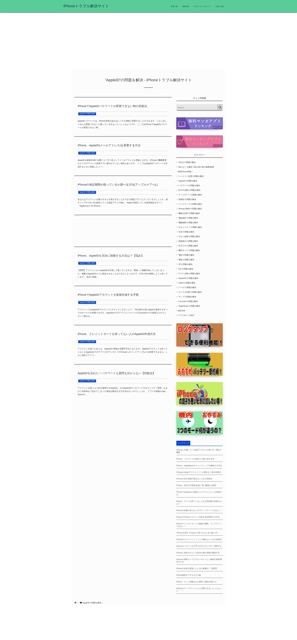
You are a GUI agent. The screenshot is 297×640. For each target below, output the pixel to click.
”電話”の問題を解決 (186, 255)
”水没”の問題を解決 (186, 232)
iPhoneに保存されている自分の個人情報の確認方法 (198, 553)
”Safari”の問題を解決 (186, 283)
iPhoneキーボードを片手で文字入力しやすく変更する (199, 546)
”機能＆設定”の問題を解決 (189, 213)
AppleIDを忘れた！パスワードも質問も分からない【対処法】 (116, 373)
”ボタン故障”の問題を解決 (189, 236)
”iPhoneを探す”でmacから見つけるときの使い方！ (197, 533)
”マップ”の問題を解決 (187, 297)
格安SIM (186, 6)
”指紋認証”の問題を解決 (188, 218)
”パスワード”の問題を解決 (189, 185)
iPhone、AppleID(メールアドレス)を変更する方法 (109, 145)
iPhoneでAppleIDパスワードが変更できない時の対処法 (112, 106)
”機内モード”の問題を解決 (189, 250)
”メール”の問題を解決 (187, 287)
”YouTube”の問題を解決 (188, 301)
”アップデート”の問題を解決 (190, 195)
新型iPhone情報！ (185, 172)
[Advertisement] (148, 41)
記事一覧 (174, 6)
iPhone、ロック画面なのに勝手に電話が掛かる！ (197, 582)
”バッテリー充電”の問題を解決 (191, 176)
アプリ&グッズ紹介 (186, 315)
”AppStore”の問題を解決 (188, 278)
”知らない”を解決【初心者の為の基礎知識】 (196, 167)
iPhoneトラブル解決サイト (86, 6)
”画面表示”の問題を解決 (188, 241)
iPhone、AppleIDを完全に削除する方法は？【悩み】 (111, 255)
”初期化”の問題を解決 (187, 199)
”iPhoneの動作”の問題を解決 (190, 209)
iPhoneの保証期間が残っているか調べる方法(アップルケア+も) (118, 184)
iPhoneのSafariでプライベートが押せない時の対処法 (198, 472)
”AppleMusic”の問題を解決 (189, 306)
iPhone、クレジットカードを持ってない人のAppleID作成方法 (117, 334)
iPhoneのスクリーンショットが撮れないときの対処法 (199, 539)
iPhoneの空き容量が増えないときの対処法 (194, 479)
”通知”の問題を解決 (186, 260)
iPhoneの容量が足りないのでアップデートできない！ (199, 510)
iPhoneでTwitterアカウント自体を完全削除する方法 (198, 517)
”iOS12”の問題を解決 (187, 162)
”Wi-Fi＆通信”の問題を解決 (189, 190)
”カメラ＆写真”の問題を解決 (190, 292)
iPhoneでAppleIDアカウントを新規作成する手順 (108, 294)
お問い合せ (219, 6)
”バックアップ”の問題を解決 (190, 204)
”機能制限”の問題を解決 (188, 223)
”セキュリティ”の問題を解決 (190, 227)
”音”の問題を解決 (185, 264)
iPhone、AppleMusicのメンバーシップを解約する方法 (199, 466)
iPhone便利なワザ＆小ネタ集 (188, 575)
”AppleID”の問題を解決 (87, 114)
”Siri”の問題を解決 (185, 269)
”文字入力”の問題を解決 (188, 246)
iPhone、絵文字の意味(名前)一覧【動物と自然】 (196, 485)
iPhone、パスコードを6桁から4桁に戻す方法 (195, 459)
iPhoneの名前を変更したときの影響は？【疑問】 (197, 568)
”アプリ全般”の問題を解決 (189, 273)
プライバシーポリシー (202, 6)
